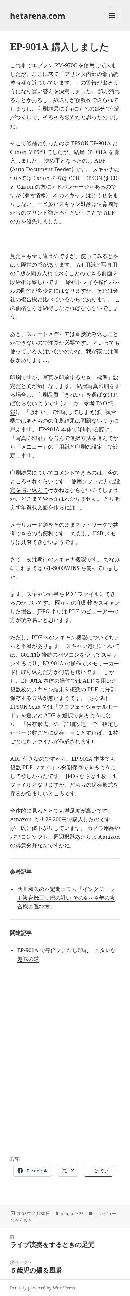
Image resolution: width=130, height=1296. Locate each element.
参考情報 (35, 195)
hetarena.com (37, 15)
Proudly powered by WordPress (42, 1288)
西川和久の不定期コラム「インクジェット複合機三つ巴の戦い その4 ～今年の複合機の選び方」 (66, 897)
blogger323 (72, 1213)
